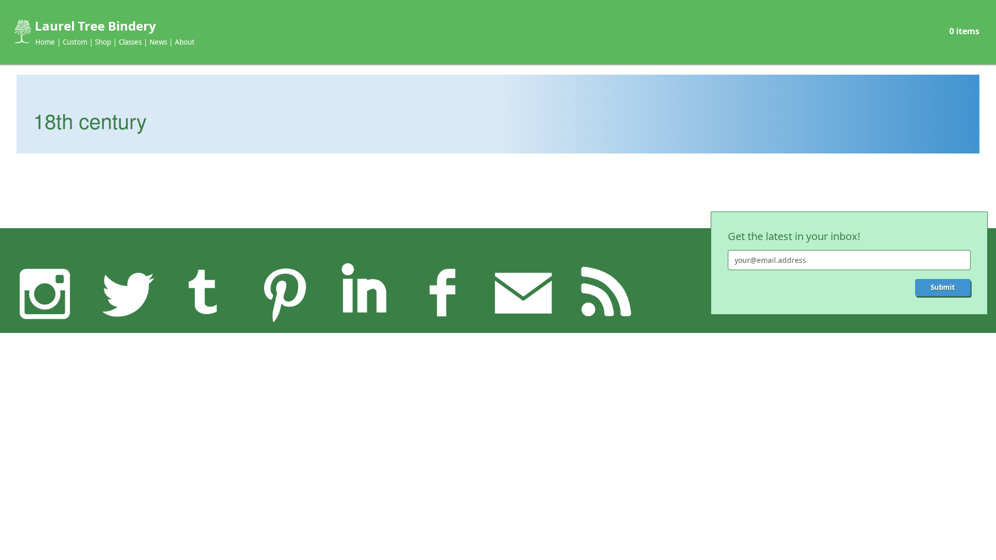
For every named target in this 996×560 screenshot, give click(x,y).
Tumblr (204, 293)
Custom (75, 42)
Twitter (125, 293)
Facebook (443, 293)
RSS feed (603, 293)
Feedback (523, 293)
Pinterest (284, 293)
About (185, 42)
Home (45, 42)
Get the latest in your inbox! (794, 236)
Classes (130, 42)
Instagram (45, 293)
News (158, 42)
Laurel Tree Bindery (95, 25)
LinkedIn (364, 293)
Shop (103, 42)
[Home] (21, 32)
